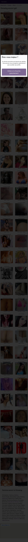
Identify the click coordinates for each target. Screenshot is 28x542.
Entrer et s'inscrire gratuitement (14, 72)
